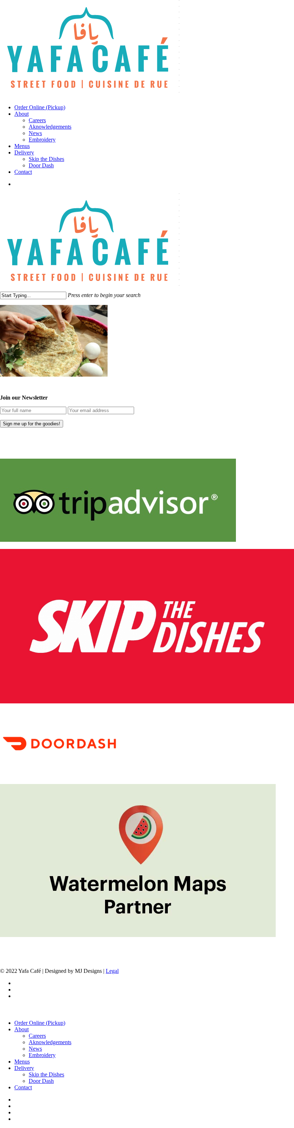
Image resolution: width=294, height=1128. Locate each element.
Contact (23, 1087)
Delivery (24, 1068)
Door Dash (41, 1081)
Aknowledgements (50, 1042)
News (35, 1049)
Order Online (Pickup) (39, 1023)
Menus (22, 1061)
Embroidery (42, 1055)
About (21, 1029)
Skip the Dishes (46, 1074)
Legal (112, 971)
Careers (37, 1036)
